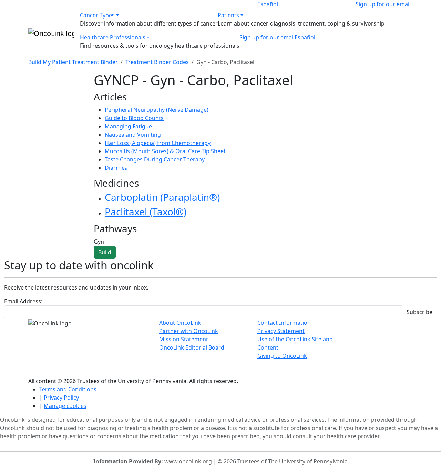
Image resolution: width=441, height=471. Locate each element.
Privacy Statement (281, 331)
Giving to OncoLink (282, 356)
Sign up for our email (383, 4)
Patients (228, 15)
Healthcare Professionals (112, 37)
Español (267, 4)
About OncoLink (180, 322)
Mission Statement (183, 339)
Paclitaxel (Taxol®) (145, 211)
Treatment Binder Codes (157, 62)
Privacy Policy (61, 397)
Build (104, 252)
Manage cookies (65, 406)
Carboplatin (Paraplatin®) (162, 197)
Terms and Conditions (67, 389)
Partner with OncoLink (188, 331)
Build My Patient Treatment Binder (73, 62)
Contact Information (284, 322)
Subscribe (419, 312)
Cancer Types (97, 15)
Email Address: (23, 301)
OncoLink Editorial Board (191, 347)
